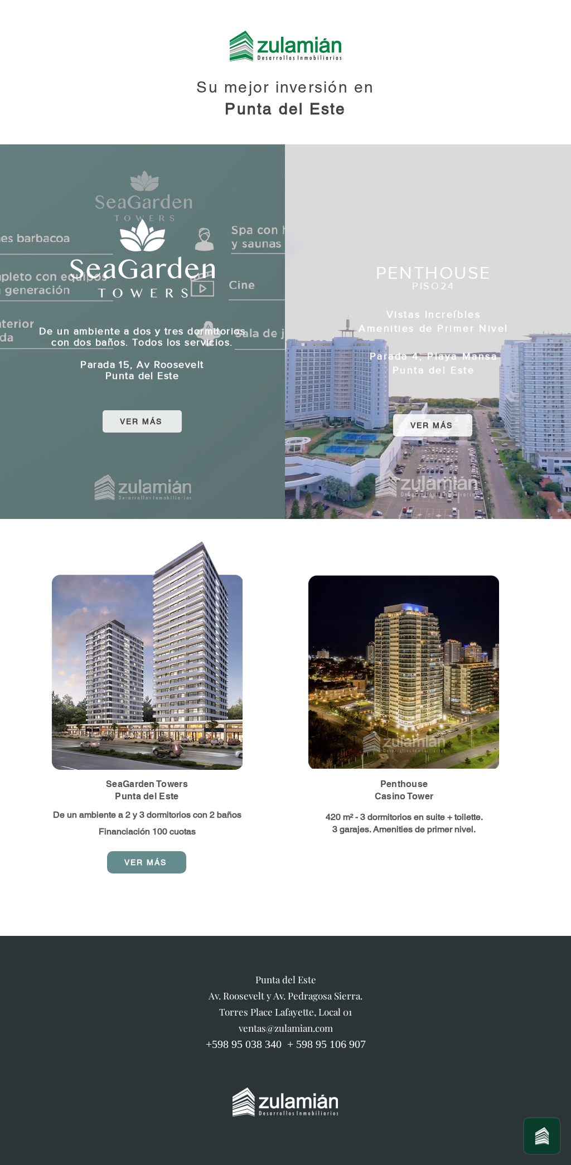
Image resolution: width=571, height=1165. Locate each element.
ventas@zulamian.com (286, 1028)
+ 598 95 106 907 (326, 1044)
